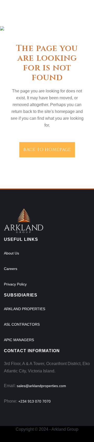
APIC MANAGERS (19, 340)
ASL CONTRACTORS (22, 324)
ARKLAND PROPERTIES (24, 309)
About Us (11, 253)
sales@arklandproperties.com (41, 386)
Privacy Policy (15, 284)
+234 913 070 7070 (34, 401)
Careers (10, 269)
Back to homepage (47, 150)
